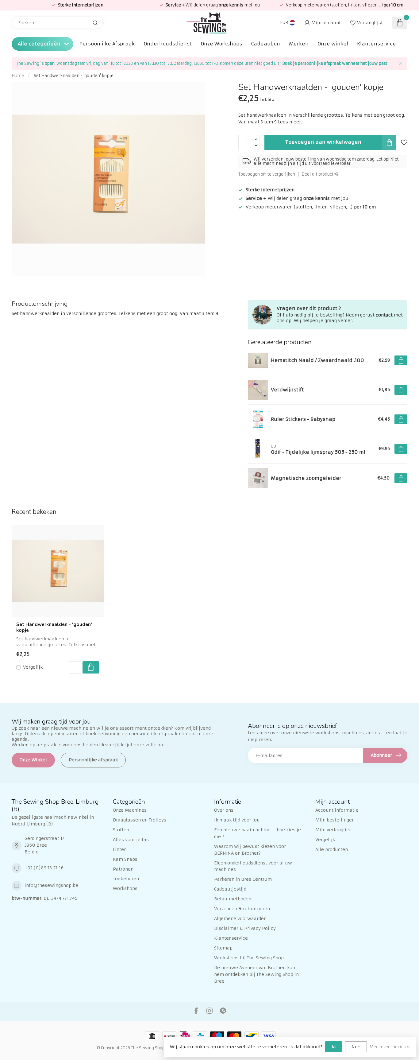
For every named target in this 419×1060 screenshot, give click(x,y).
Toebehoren (126, 878)
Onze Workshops (221, 44)
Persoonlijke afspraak (93, 760)
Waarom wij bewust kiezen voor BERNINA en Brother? (250, 850)
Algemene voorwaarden (240, 918)
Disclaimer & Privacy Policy (245, 928)
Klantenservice (376, 44)
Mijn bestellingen (335, 820)
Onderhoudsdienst (168, 44)
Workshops (125, 888)
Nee (356, 1047)
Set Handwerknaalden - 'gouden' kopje (73, 75)
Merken (299, 44)
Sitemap (223, 948)
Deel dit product (318, 174)
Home (18, 75)
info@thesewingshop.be (51, 885)
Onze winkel (332, 44)
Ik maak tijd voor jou (237, 820)
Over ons (223, 810)
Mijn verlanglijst (333, 830)
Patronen (123, 869)
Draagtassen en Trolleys (139, 820)
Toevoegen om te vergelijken (266, 174)
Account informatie (337, 810)
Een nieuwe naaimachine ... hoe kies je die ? (257, 833)
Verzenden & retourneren (242, 908)
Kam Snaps (125, 859)
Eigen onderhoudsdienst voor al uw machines (253, 866)
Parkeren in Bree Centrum (243, 879)
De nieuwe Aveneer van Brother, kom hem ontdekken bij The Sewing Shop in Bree (256, 974)
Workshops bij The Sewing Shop (249, 958)
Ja (334, 1047)
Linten (120, 849)
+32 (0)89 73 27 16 (44, 868)
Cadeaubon (265, 44)
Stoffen (121, 830)
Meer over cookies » (390, 1047)
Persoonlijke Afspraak (107, 44)
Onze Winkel (33, 760)
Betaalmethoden (232, 899)
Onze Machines (130, 810)
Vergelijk (33, 667)
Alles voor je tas (131, 839)
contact (384, 315)
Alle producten (331, 849)
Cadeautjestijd (230, 889)
